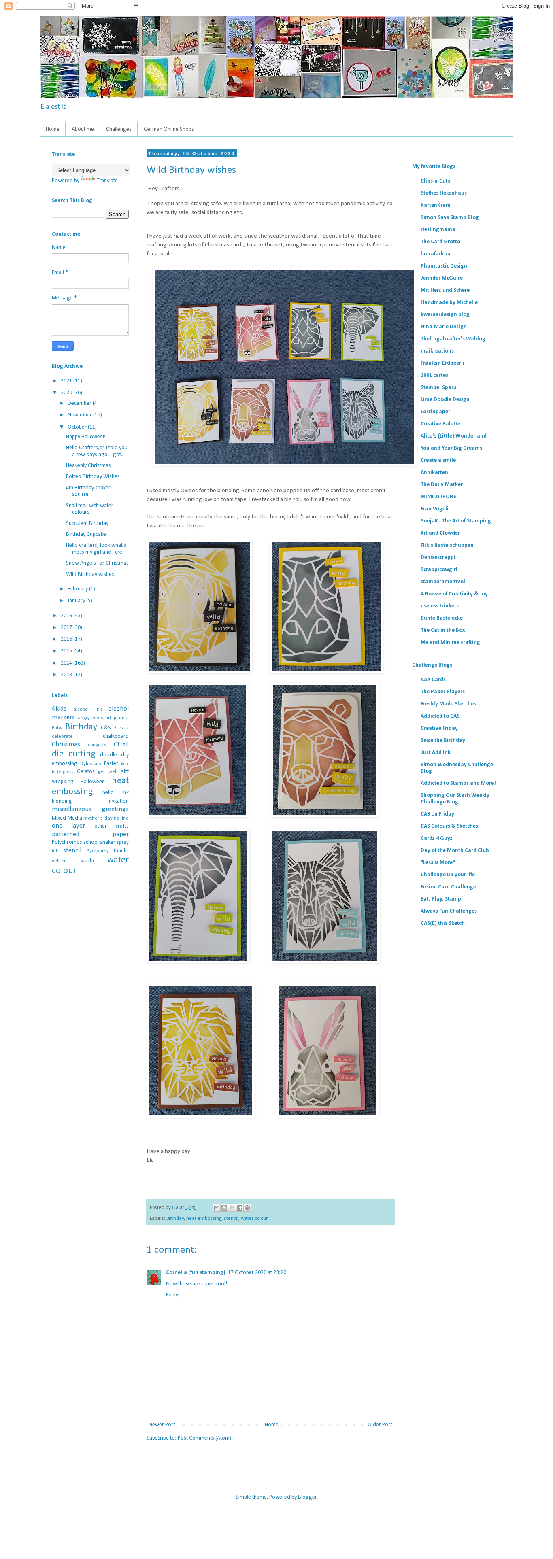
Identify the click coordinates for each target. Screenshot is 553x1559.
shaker (107, 842)
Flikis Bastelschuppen (447, 545)
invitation (118, 801)
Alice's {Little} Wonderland (454, 436)
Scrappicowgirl (439, 570)
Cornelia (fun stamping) (195, 1273)
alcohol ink (87, 709)
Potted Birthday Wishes (93, 477)
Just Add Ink (436, 753)
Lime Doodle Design (445, 400)
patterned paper (90, 834)
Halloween (93, 782)
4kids (59, 708)
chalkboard (116, 736)
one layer (68, 825)
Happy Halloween (86, 437)
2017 (67, 627)
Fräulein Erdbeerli (442, 363)
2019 (67, 616)
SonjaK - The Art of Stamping (456, 521)
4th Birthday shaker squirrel (88, 491)
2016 (67, 639)
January (77, 601)
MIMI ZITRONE (438, 497)
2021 (67, 381)
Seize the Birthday (443, 740)
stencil (231, 1218)
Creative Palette (440, 424)
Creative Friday (439, 728)
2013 (67, 675)
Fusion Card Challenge (448, 887)
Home (53, 129)
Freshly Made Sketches (448, 704)
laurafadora (436, 254)
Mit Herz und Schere (445, 290)
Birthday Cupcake (86, 534)
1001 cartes (434, 375)
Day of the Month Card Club (455, 850)
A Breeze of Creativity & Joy (454, 594)
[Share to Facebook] (240, 1208)
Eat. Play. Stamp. (442, 899)
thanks (121, 851)
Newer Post (162, 1425)
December (80, 403)
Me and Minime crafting (450, 642)
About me (83, 129)
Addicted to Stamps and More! (458, 783)
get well (107, 771)
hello (108, 793)
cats (124, 728)
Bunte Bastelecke (442, 618)
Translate (107, 181)
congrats (97, 745)
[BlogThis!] (224, 1208)
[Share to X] (232, 1208)
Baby (57, 728)
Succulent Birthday (87, 523)
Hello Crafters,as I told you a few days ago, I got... (97, 451)
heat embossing (203, 1218)
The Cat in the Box (443, 630)
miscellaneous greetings (90, 809)
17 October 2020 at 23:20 (257, 1273)
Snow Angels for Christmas (97, 563)
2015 (67, 651)
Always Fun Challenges (449, 911)
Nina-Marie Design (444, 327)
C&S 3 (109, 728)
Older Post (380, 1425)
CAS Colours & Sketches (449, 826)
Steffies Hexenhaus (444, 193)
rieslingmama (438, 230)
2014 (67, 663)
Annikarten (434, 472)
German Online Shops (169, 129)
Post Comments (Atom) (204, 1438)
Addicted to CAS (440, 716)
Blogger (307, 1497)
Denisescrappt (438, 557)
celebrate (62, 736)
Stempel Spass (438, 387)
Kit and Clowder (440, 533)
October (78, 427)
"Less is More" (438, 863)
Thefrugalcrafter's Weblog (453, 339)
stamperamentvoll (444, 582)
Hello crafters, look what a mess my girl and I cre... (96, 548)
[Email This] (217, 1208)
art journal (117, 718)
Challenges (119, 129)
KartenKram (436, 205)
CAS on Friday (437, 814)
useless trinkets (440, 606)
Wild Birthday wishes (90, 574)
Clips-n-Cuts (435, 181)
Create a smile (438, 460)
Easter (111, 763)
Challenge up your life (448, 875)
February (78, 589)
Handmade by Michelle (449, 302)
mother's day (98, 818)
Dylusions (90, 763)
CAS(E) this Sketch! (444, 923)
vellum (59, 861)
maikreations (437, 351)
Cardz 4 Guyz (437, 838)
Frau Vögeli (435, 509)
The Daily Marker (442, 485)
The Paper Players (443, 692)
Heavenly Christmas (88, 466)
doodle (108, 755)
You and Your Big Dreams (451, 448)
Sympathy (98, 851)
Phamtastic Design (444, 266)
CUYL (121, 744)
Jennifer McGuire (442, 278)
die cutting (74, 754)
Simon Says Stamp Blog (450, 218)
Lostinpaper (435, 412)
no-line (121, 818)
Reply (172, 1295)
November (80, 415)
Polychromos (67, 842)
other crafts (111, 826)
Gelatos (86, 772)
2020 (67, 393)
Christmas (66, 744)
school (91, 842)
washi (87, 861)
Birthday (175, 1218)
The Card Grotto (440, 242)
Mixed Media (67, 818)
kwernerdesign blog (445, 315)
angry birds (90, 718)
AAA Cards (433, 680)
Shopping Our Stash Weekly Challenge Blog (455, 798)
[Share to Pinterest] (247, 1208)
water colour (254, 1218)
